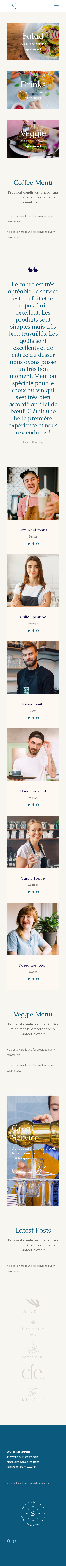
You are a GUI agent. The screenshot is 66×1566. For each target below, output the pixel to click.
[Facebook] (9, 1541)
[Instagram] (15, 1541)
